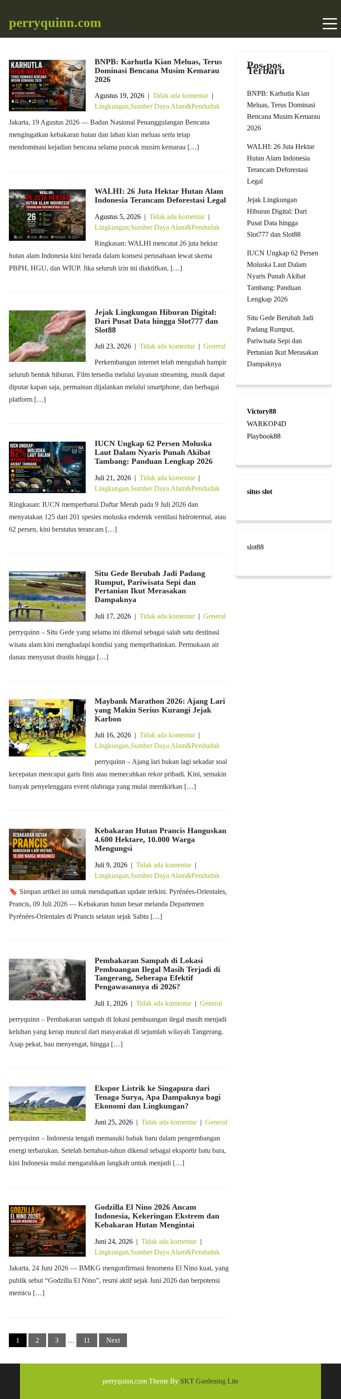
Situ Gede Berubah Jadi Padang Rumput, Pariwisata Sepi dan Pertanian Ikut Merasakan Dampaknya (150, 586)
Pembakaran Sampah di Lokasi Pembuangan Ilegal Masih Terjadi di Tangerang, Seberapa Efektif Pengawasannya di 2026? (157, 973)
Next (113, 1340)
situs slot (259, 491)
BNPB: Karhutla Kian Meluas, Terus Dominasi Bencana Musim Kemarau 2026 (158, 70)
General (214, 346)
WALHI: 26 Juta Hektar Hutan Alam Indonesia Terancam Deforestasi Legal (160, 195)
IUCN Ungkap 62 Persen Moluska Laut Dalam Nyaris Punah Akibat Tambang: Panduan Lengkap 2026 (154, 452)
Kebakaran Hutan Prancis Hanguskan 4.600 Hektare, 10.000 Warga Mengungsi (160, 839)
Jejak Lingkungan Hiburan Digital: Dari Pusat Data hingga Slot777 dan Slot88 (156, 321)
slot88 (255, 547)
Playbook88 (264, 436)
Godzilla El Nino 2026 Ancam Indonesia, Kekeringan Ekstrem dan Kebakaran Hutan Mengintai (157, 1216)
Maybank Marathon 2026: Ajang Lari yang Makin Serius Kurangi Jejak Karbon (160, 710)
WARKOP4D (266, 423)
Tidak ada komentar (180, 95)
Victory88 (261, 411)
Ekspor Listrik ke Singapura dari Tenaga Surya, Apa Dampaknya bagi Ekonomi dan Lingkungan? (158, 1097)
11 (86, 1340)
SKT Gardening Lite (209, 1381)
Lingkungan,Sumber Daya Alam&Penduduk (157, 106)
